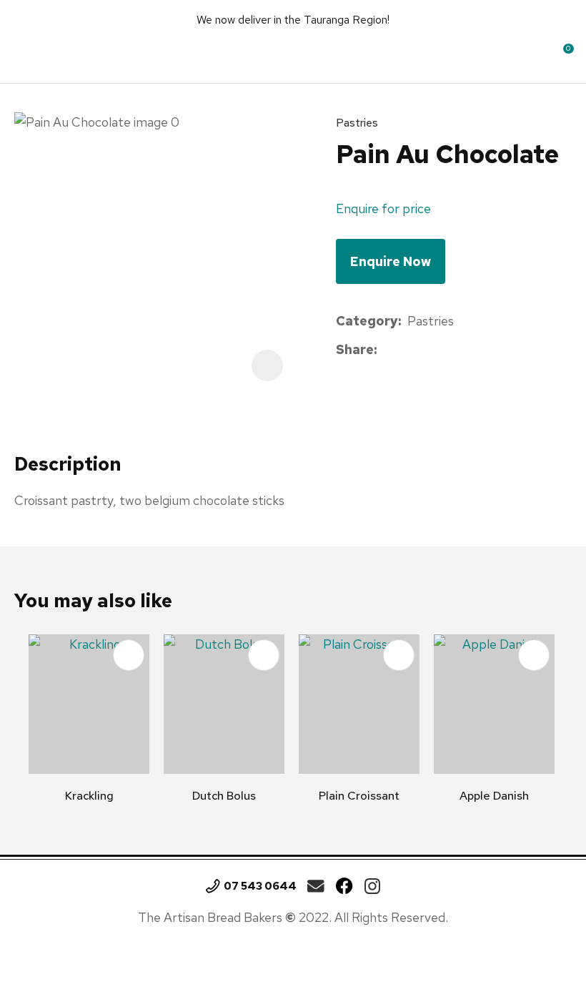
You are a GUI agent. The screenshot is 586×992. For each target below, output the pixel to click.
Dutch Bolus (224, 795)
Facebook (344, 886)
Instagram (372, 886)
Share (355, 349)
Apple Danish (494, 795)
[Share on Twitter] (404, 350)
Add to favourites (128, 655)
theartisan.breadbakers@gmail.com (315, 886)
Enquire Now (390, 261)
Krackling (89, 795)
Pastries (357, 122)
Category (367, 321)
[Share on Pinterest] (449, 350)
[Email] (427, 350)
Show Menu (26, 53)
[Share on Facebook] (385, 350)
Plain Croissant (359, 795)
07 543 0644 (260, 886)
